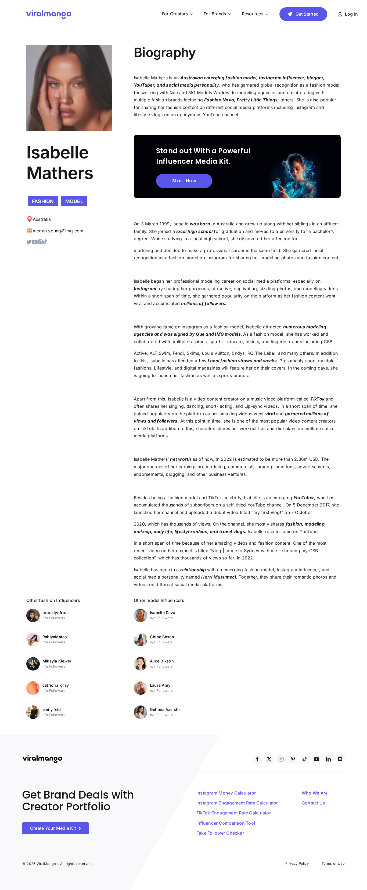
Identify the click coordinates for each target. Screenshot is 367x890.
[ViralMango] (48, 10)
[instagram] (281, 759)
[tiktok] (304, 759)
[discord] (340, 759)
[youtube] (316, 759)
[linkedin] (328, 759)
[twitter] (269, 759)
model (74, 201)
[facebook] (257, 759)
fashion (43, 201)
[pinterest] (292, 759)
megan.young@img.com (58, 230)
